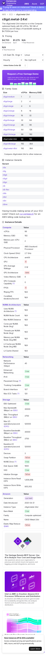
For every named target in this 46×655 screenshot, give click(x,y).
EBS (15, 410)
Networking (8, 357)
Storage (6, 400)
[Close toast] (2, 635)
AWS (4, 14)
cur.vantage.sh (27, 214)
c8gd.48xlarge (9, 144)
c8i (4, 186)
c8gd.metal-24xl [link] (23, 14)
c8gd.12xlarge (9, 125)
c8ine (5, 204)
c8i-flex (6, 190)
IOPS (6, 426)
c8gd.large (7, 101)
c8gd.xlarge (8, 106)
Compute (7, 227)
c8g (4, 171)
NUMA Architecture (12, 305)
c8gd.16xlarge (9, 130)
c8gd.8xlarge (9, 120)
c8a (4, 167)
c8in (4, 201)
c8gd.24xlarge (9, 134)
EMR (6, 526)
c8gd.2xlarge (8, 111)
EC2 (11, 14)
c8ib (4, 193)
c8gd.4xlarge (9, 115)
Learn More (35, 649)
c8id (4, 197)
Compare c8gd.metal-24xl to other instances (23, 154)
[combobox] (15, 65)
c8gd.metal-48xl (10, 148)
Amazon (6, 494)
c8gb (5, 175)
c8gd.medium (9, 97)
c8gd (5, 178)
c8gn (5, 182)
